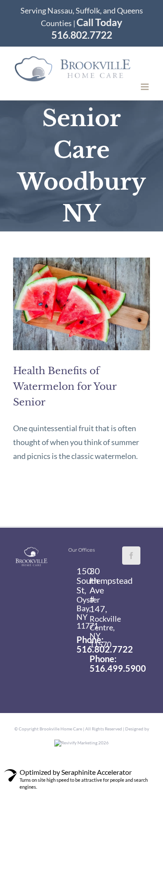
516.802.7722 (105, 649)
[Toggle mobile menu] (145, 86)
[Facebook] (131, 555)
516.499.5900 (118, 668)
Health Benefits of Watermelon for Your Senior (64, 386)
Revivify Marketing (79, 742)
